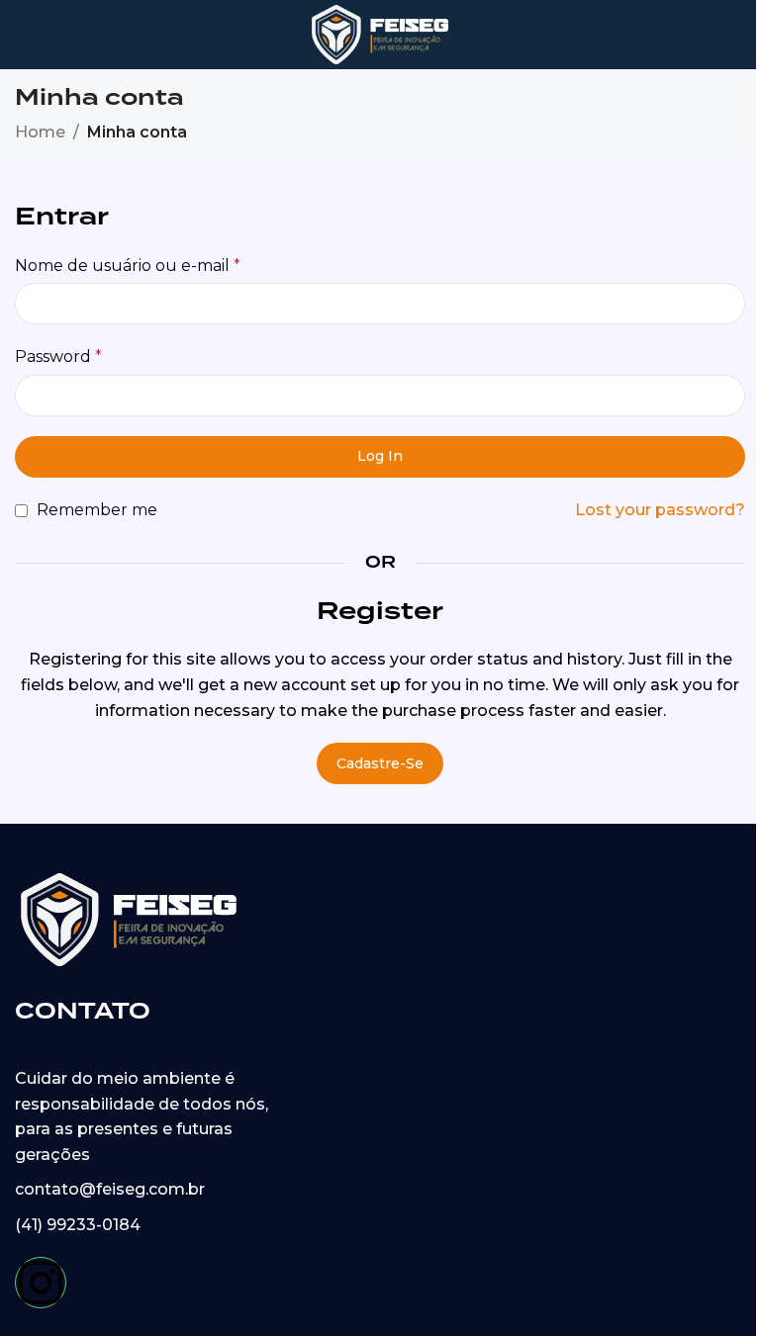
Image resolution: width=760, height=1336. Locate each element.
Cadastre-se (380, 763)
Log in (380, 456)
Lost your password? (660, 509)
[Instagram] (40, 1282)
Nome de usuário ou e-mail (127, 265)
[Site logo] (380, 33)
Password (58, 356)
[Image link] (128, 918)
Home (40, 132)
